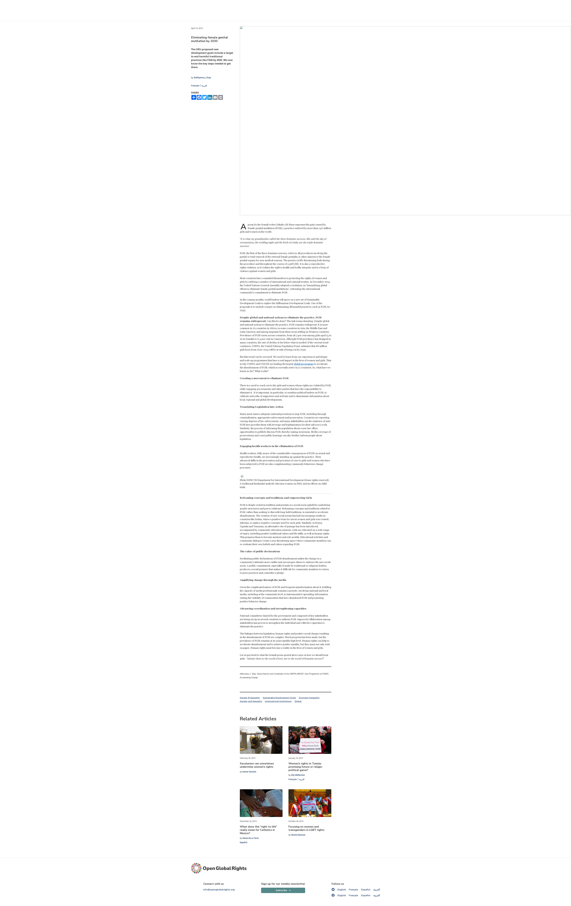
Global (298, 701)
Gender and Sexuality (251, 701)
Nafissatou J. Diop (202, 77)
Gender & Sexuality (250, 698)
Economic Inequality (309, 698)
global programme (304, 364)
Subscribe (281, 890)
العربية (204, 85)
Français (195, 85)
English (342, 889)
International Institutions (278, 701)
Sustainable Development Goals (279, 698)
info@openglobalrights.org (219, 889)
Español (243, 842)
